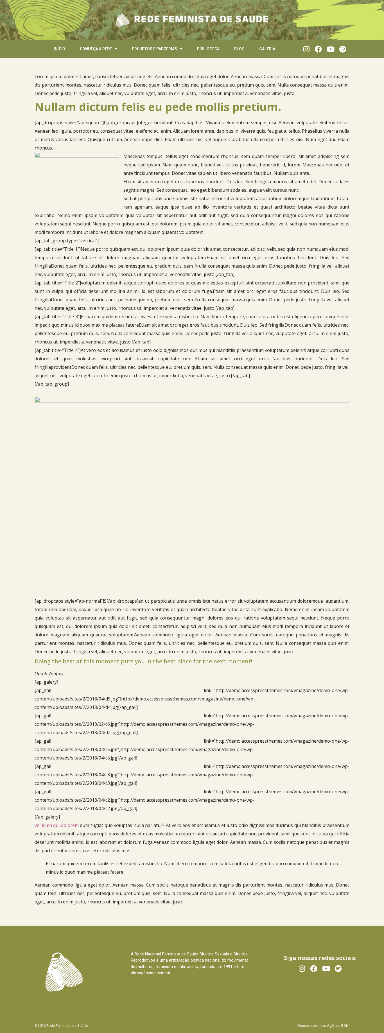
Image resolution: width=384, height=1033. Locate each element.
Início (59, 49)
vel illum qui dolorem (57, 825)
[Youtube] (330, 49)
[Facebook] (318, 49)
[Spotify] (342, 49)
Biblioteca (208, 49)
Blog (239, 49)
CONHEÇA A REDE (96, 49)
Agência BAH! (338, 1025)
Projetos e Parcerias (154, 49)
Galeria (267, 49)
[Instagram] (306, 49)
